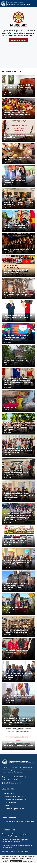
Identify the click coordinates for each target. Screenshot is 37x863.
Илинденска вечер (10, 407)
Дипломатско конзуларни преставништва (19, 821)
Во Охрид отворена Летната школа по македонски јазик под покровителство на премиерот (18, 698)
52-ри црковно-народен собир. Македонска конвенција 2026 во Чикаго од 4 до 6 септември (16, 540)
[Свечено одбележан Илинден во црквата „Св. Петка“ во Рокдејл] (18, 626)
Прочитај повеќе (28, 861)
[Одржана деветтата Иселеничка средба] (18, 356)
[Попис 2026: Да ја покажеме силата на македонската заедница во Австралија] (18, 739)
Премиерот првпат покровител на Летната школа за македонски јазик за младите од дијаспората (18, 720)
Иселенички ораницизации (14, 809)
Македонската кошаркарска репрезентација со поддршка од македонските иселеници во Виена (17, 112)
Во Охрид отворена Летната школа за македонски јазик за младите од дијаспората (18, 675)
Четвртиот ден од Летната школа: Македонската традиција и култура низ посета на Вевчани (18, 495)
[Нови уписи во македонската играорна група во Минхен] (18, 131)
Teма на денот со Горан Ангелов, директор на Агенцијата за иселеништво (16, 338)
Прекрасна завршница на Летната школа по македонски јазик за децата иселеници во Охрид (18, 450)
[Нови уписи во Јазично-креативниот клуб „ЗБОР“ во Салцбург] (18, 153)
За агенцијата (9, 793)
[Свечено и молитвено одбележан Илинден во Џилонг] (18, 604)
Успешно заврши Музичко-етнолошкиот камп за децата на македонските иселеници (16, 473)
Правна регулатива (11, 802)
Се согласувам (16, 861)
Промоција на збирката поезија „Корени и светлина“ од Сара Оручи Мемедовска (17, 180)
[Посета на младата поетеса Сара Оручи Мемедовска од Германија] (18, 198)
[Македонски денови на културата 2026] (18, 243)
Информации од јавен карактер (15, 799)
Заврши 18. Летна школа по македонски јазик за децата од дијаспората (15, 428)
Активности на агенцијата (13, 796)
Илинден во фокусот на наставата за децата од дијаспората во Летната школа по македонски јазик (17, 563)
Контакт (7, 805)
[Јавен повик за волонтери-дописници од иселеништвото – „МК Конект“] (18, 311)
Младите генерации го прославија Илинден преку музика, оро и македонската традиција (16, 585)
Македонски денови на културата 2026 (18, 250)
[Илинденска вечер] (18, 401)
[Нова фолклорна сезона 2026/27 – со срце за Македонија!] (18, 266)
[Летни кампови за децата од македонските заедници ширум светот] (18, 288)
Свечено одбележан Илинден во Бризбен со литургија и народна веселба (16, 653)
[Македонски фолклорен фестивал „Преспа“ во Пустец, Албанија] (18, 221)
